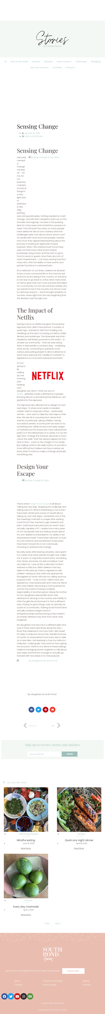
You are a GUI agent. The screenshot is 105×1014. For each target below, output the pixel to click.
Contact (18, 984)
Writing (86, 981)
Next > (58, 923)
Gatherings (81, 61)
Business (48, 61)
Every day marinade (26, 906)
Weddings (96, 61)
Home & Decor (64, 61)
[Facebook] (4, 996)
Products (70, 67)
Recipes (36, 61)
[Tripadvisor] (30, 996)
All (5, 61)
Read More (26, 848)
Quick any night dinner (79, 840)
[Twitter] (11, 996)
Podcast (87, 984)
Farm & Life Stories (19, 61)
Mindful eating (26, 840)
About (17, 981)
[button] (31, 710)
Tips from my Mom (39, 67)
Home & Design (50, 984)
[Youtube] (17, 996)
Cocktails (57, 67)
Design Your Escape (39, 503)
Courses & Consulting (52, 981)
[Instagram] (23, 996)
